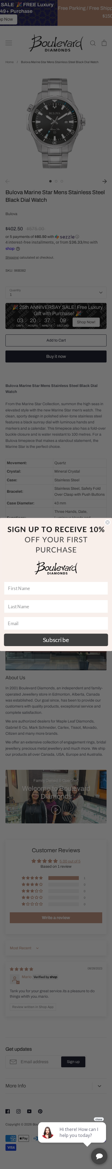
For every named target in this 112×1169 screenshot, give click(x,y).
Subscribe (56, 640)
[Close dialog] (107, 522)
